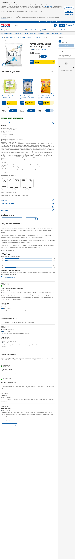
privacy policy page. (48, 6)
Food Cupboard (9, 37)
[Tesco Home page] (5, 25)
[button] (37, 22)
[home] (2, 37)
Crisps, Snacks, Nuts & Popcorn (23, 37)
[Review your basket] (60, 41)
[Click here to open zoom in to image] (3, 64)
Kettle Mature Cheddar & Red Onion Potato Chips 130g (44, 97)
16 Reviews (43, 49)
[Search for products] (55, 25)
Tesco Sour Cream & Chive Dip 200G (7, 96)
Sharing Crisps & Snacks (39, 37)
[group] (9, 94)
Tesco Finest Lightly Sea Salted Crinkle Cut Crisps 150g (27, 97)
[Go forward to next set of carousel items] (52, 94)
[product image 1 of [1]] (13, 55)
